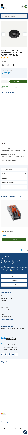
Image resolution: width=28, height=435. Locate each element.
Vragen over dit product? (8, 182)
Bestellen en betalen (6, 307)
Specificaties (5, 174)
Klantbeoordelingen (6, 316)
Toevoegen (14, 239)
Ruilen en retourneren (6, 312)
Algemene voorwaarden (9, 428)
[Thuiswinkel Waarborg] (15, 6)
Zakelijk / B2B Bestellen (6, 298)
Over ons (3, 305)
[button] (2, 5)
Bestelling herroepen (7, 319)
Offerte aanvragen (6, 187)
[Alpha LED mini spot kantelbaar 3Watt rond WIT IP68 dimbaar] (8, 65)
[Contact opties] (25, 432)
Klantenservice (4, 300)
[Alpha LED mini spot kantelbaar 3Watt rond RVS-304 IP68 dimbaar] (3, 65)
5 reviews (13, 58)
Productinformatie (7, 169)
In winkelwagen (19, 81)
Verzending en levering (6, 309)
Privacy (21, 428)
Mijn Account (4, 296)
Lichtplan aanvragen (6, 302)
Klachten (3, 314)
